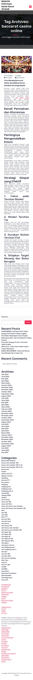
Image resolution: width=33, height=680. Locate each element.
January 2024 (6, 435)
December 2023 (7, 437)
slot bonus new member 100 (11, 530)
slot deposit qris (6, 584)
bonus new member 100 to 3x (12, 465)
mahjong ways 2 (7, 491)
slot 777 (3, 609)
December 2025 (7, 387)
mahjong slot (6, 487)
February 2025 (6, 409)
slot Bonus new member (8, 653)
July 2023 (4, 448)
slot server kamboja (8, 558)
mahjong (4, 484)
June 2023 (5, 450)
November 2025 (7, 389)
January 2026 (6, 385)
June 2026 (5, 376)
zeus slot (4, 580)
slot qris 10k (5, 554)
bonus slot (5, 469)
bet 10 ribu (4, 641)
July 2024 (5, 424)
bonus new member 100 (9, 463)
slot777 (4, 562)
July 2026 (5, 374)
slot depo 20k (6, 534)
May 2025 (4, 402)
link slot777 (5, 480)
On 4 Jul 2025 (8, 76)
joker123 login (5, 631)
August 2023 (6, 446)
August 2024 (6, 422)
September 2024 (7, 420)
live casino (9, 77)
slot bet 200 (5, 519)
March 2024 (5, 433)
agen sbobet (5, 655)
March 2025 (5, 407)
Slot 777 (4, 517)
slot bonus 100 (6, 526)
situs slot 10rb (6, 504)
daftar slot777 (6, 474)
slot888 (4, 569)
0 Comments (20, 77)
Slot (2, 510)
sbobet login (5, 629)
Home (15, 35)
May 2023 (4, 452)
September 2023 (7, 444)
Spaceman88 (6, 575)
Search (4, 317)
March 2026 (5, 383)
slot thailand (5, 645)
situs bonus (5, 500)
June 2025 (5, 400)
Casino (3, 471)
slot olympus (5, 635)
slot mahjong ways (8, 547)
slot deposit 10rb (7, 541)
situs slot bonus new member (12, 506)
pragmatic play (5, 649)
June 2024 (5, 426)
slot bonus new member (10, 528)
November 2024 (7, 415)
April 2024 (5, 431)
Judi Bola (4, 478)
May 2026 (4, 379)
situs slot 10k (6, 502)
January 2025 (6, 411)
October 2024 (6, 418)
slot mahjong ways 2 (8, 549)
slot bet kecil (6, 521)
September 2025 (7, 394)
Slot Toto (4, 560)
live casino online (22, 97)
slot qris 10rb (6, 556)
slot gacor (5, 543)
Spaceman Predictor (8, 573)
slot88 (3, 567)
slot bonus (5, 523)
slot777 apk (5, 565)
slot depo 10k (6, 532)
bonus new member (7, 592)
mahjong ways (6, 489)
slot (18, 618)
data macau (5, 594)
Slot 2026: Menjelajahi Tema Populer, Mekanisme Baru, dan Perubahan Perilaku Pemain (16, 338)
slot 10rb (4, 515)
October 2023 (6, 441)
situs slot (4, 613)
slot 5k (3, 598)
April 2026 (5, 381)
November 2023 (7, 439)
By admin (18, 76)
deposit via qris (7, 476)
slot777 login (5, 633)
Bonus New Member (8, 461)
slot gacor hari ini (7, 545)
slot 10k (4, 513)
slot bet (3, 639)
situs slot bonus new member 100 (13, 508)
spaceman (5, 571)
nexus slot (4, 647)
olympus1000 (6, 495)
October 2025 (6, 392)
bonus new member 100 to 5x (12, 467)
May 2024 (4, 428)
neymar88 (5, 493)
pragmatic (4, 588)
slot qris (4, 552)
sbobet (4, 497)
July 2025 (4, 398)
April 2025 (5, 405)
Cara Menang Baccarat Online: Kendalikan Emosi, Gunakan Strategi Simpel (14, 83)
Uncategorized (6, 578)
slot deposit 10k (7, 539)
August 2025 (6, 396)
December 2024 (7, 413)
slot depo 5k (5, 536)
